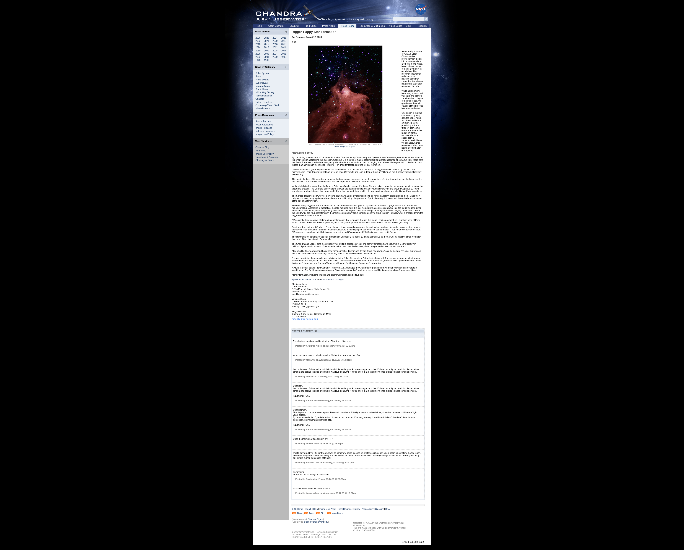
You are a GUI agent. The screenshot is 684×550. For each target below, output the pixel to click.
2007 (283, 50)
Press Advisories (264, 124)
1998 (257, 60)
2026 (257, 37)
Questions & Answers (266, 157)
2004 (275, 53)
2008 (275, 50)
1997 (266, 60)
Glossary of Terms (264, 160)
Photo (299, 513)
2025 (266, 37)
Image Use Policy (264, 134)
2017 (266, 44)
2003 (283, 53)
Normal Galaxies (264, 95)
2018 (257, 44)
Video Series (395, 26)
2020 (275, 41)
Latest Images (344, 509)
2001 (266, 57)
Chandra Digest (315, 519)
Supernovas (261, 82)
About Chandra (275, 26)
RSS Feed (260, 150)
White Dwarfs (262, 79)
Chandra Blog (262, 147)
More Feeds (337, 513)
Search (308, 509)
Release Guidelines (265, 131)
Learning (294, 26)
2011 (283, 47)
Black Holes (261, 89)
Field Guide (311, 26)
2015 (283, 44)
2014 (257, 47)
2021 (266, 41)
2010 (257, 50)
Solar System (262, 73)
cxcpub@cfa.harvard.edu (316, 522)
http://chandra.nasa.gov (332, 279)
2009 (266, 50)
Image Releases (263, 128)
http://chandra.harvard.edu (304, 279)
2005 (266, 53)
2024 (275, 37)
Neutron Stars (262, 86)
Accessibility (368, 509)
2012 (275, 47)
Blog (408, 26)
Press (311, 513)
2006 (257, 53)
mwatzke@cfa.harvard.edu (305, 319)
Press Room (347, 26)
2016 (275, 44)
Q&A (387, 509)
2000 (275, 57)
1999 (283, 57)
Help (315, 509)
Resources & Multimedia (372, 26)
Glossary (379, 509)
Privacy (356, 509)
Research (422, 26)
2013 (266, 47)
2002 (257, 57)
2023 (283, 37)
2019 (283, 41)
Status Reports (263, 121)
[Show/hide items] (286, 32)
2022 (257, 41)
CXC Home (297, 509)
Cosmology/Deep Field (267, 105)
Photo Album (328, 26)
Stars (258, 76)
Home (259, 26)
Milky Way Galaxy (264, 92)
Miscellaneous (262, 108)
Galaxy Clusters (263, 102)
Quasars (259, 99)
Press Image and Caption (345, 147)
